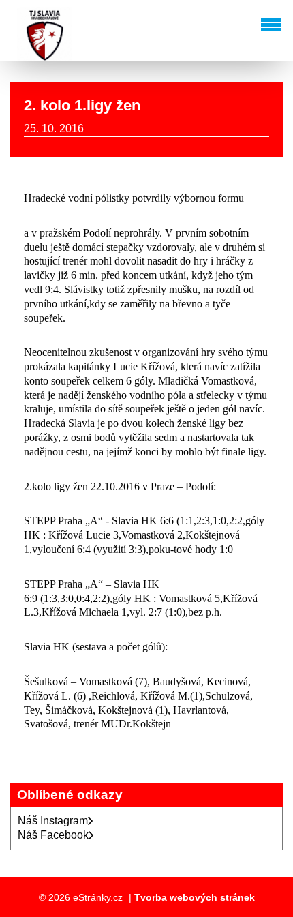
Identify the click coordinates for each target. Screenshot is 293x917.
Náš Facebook (53, 835)
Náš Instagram (53, 820)
